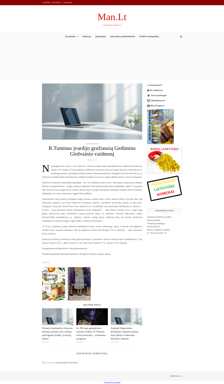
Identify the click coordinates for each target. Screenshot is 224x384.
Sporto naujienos (149, 36)
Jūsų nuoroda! (156, 233)
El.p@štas (46, 3)
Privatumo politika (112, 382)
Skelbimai (100, 36)
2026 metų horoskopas (122, 36)
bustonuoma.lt (153, 226)
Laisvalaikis (92, 144)
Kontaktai (56, 3)
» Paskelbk (67, 3)
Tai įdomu (70, 36)
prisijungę (49, 362)
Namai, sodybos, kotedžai (158, 229)
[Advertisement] (112, 59)
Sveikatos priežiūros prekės (159, 217)
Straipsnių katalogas (156, 223)
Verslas (87, 36)
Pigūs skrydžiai (153, 220)
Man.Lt (112, 17)
